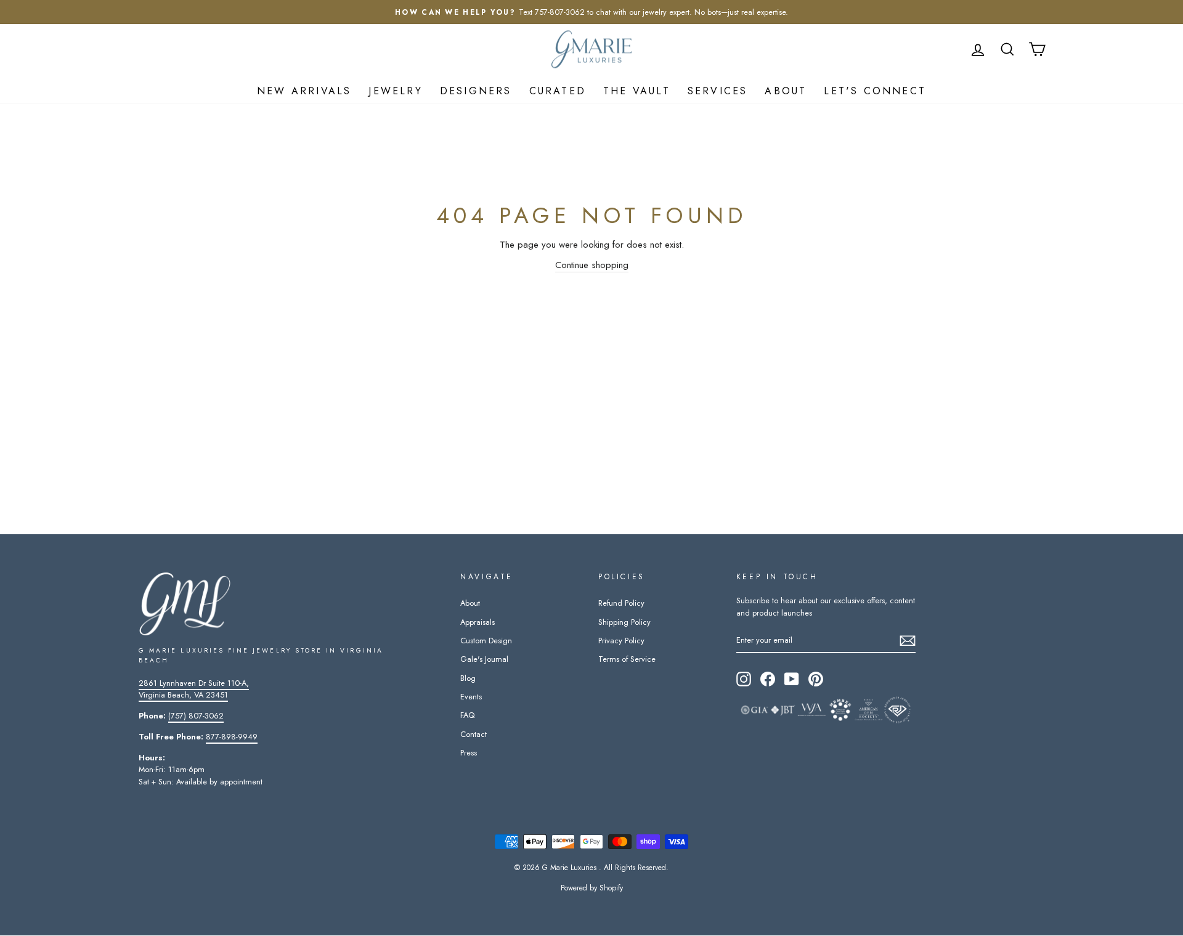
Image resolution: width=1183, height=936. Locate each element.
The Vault (636, 91)
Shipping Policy (624, 622)
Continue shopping (591, 265)
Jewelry (395, 91)
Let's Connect (875, 91)
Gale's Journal (484, 659)
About (786, 91)
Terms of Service (627, 659)
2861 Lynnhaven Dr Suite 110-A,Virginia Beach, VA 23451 (194, 689)
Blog (468, 678)
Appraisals (477, 622)
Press (468, 753)
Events (471, 696)
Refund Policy (621, 603)
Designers (476, 91)
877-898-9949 (232, 737)
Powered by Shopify (592, 887)
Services (718, 91)
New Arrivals (304, 91)
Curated (557, 91)
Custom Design (486, 640)
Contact (473, 734)
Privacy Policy (621, 640)
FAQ (467, 715)
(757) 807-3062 (196, 716)
